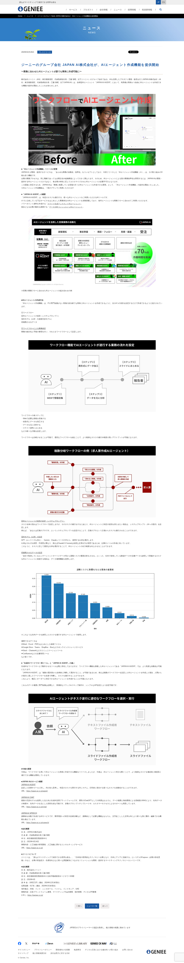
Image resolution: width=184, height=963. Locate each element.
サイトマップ (23, 953)
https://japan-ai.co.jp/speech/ (37, 823)
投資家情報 (147, 10)
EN (163, 2)
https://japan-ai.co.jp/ (34, 848)
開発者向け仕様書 (63, 949)
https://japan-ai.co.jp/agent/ (37, 791)
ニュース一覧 (92, 906)
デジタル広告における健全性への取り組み (101, 949)
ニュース (118, 10)
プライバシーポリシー (43, 949)
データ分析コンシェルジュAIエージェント (66, 207)
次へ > (104, 906)
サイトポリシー (24, 949)
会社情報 (104, 10)
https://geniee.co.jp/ (35, 895)
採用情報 (132, 10)
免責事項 (77, 949)
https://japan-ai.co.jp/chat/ (36, 807)
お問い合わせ (127, 949)
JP (158, 2)
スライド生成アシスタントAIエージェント (64, 204)
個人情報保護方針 (39, 953)
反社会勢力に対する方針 (60, 953)
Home (20, 16)
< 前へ (79, 906)
